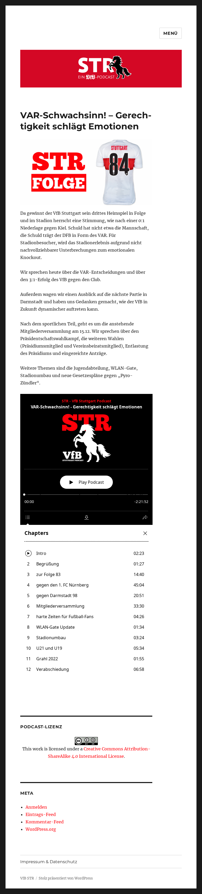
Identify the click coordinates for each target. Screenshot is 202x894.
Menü (170, 33)
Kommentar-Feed (45, 821)
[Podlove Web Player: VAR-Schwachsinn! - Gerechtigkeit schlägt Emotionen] (86, 536)
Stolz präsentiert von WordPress (66, 878)
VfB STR (27, 878)
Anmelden (36, 807)
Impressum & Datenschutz (48, 861)
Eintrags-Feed (41, 814)
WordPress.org (41, 829)
